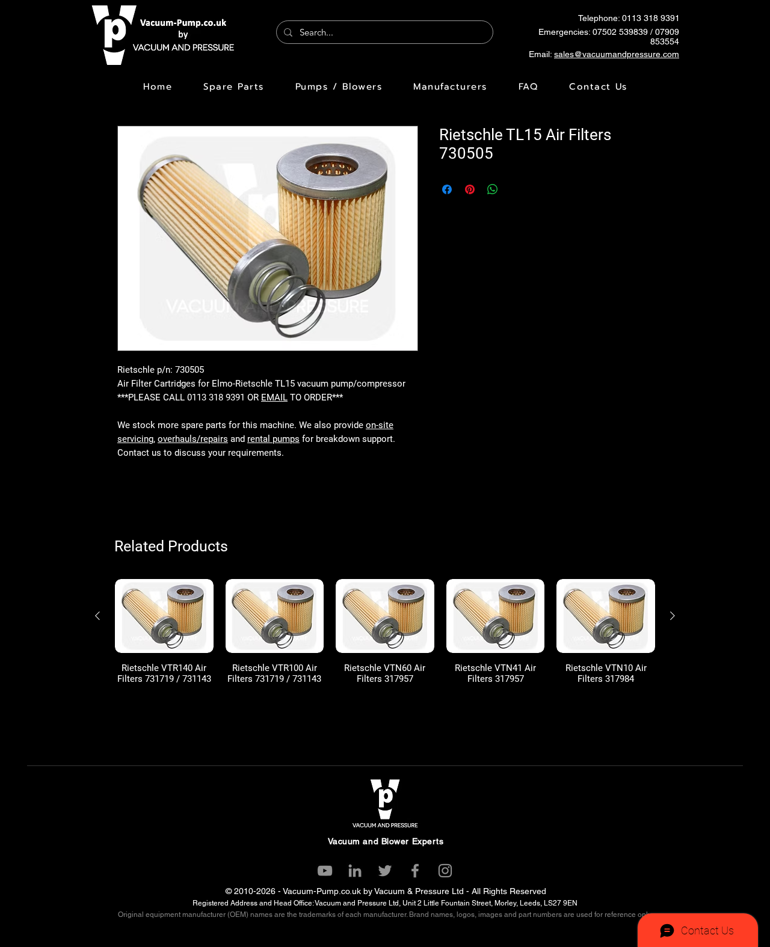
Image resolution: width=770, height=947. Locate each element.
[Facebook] (415, 871)
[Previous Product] (97, 615)
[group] (385, 637)
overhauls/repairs (193, 439)
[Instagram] (445, 871)
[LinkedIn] (355, 871)
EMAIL (274, 397)
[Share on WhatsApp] (492, 189)
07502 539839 (620, 32)
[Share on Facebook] (447, 189)
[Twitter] (385, 871)
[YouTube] (325, 871)
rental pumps (273, 439)
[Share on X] (515, 189)
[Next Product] (672, 615)
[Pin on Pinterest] (470, 189)
